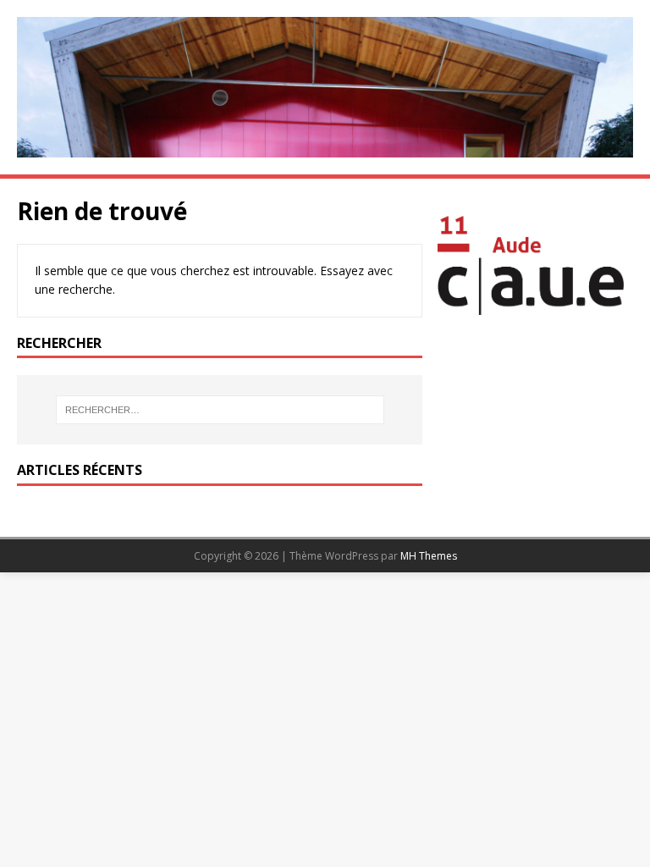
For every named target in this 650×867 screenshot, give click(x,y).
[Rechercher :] (219, 409)
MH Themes (428, 556)
